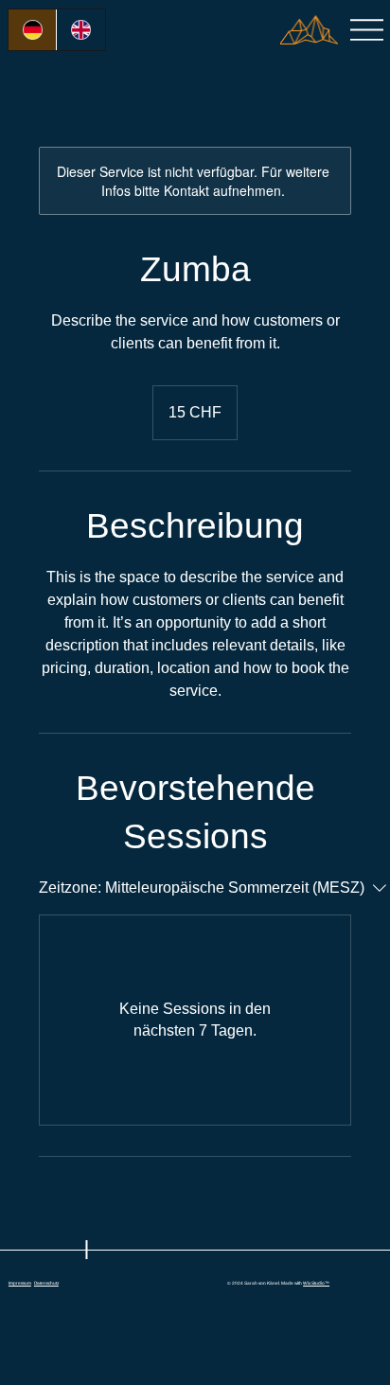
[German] (32, 29)
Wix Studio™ (316, 1283)
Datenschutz (46, 1283)
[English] (80, 29)
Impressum (20, 1283)
